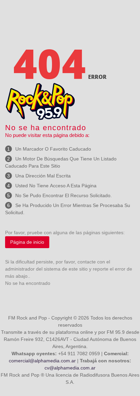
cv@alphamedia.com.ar (70, 368)
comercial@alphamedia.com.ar (42, 360)
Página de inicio (27, 242)
